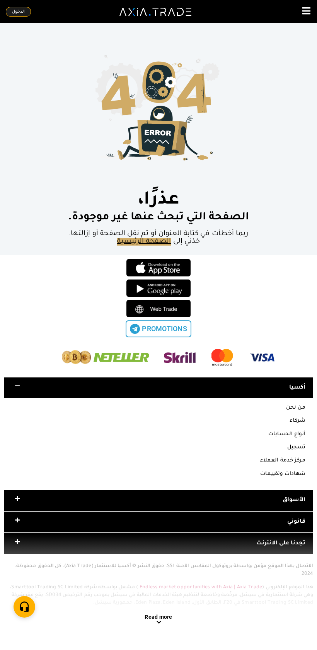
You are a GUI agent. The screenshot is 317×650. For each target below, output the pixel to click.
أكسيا (297, 388)
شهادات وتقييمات (282, 474)
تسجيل (296, 447)
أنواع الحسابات (286, 434)
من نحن (295, 408)
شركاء (297, 421)
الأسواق (294, 500)
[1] (24, 607)
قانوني (296, 522)
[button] (158, 387)
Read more (158, 617)
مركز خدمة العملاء (282, 460)
